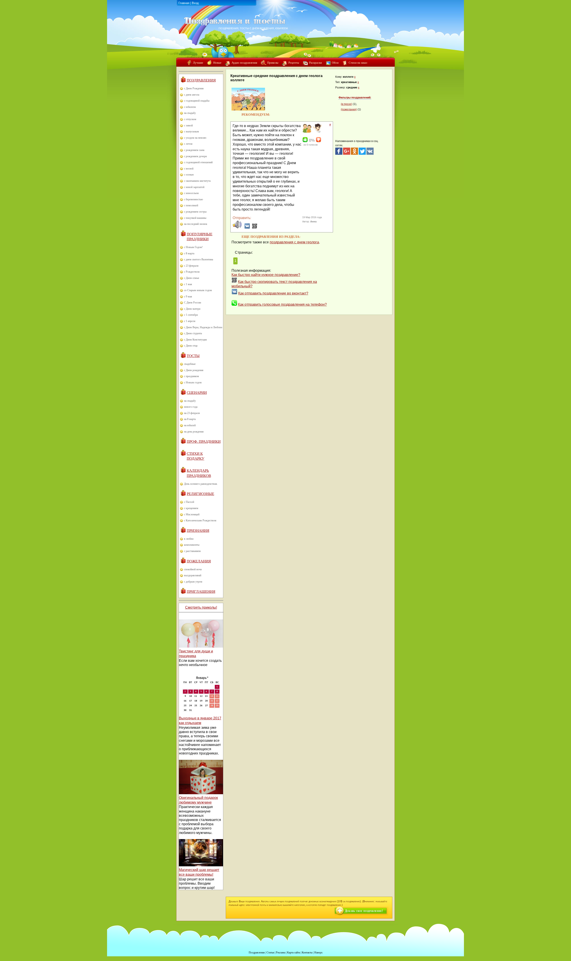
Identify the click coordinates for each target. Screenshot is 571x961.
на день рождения (194, 431)
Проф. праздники (204, 441)
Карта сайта (293, 952)
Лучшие (198, 62)
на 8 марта (190, 419)
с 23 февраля (191, 265)
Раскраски (315, 62)
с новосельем (191, 193)
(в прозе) (346, 104)
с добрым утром (193, 581)
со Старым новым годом (198, 290)
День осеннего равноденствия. (201, 483)
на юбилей (190, 425)
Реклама (280, 952)
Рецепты (293, 62)
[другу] (306, 131)
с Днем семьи (191, 278)
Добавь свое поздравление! (364, 911)
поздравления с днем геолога (294, 242)
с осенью (189, 174)
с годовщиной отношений (198, 162)
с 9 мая (188, 296)
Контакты (307, 952)
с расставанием (192, 551)
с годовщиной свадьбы (196, 100)
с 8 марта (189, 253)
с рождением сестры (195, 211)
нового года (190, 406)
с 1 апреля (189, 321)
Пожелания (199, 561)
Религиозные (200, 494)
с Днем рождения (193, 370)
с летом (188, 143)
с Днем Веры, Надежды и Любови (203, 327)
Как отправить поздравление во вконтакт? (273, 293)
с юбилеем (190, 107)
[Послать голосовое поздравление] (237, 228)
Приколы (272, 62)
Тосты (193, 356)
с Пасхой (189, 501)
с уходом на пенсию (195, 137)
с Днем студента (193, 333)
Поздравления (201, 80)
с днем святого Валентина (198, 259)
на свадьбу (190, 113)
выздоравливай (192, 575)
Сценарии (197, 393)
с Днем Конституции (195, 339)
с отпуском (190, 119)
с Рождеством (192, 271)
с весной (188, 168)
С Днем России (192, 302)
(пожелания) (349, 109)
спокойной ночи (193, 569)
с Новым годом (193, 382)
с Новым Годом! (193, 247)
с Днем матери (192, 308)
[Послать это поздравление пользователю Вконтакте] (247, 228)
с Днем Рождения (194, 88)
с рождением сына (194, 150)
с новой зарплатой (194, 187)
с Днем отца (190, 345)
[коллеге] (317, 131)
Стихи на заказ (358, 62)
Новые (217, 62)
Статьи (270, 952)
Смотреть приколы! (201, 607)
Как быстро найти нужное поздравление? (266, 275)
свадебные (190, 364)
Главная (183, 3)
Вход (195, 3)
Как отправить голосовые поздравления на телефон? (282, 304)
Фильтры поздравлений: (355, 97)
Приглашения (201, 591)
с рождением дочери (195, 156)
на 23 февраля (192, 413)
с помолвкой (191, 205)
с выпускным (191, 131)
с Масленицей (191, 514)
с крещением (191, 508)
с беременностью (193, 199)
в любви (188, 538)
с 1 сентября (191, 314)
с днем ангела (191, 94)
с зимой (188, 125)
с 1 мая (188, 284)
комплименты (191, 544)
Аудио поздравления (244, 62)
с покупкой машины (195, 217)
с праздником (191, 376)
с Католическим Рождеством (200, 520)
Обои (335, 62)
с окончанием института (197, 180)
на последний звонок (195, 224)
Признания (198, 531)
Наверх (318, 952)
